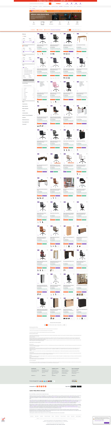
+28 (71, 246)
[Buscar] (50, 4)
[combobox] (28, 85)
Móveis (30, 8)
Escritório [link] (33, 8)
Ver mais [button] (24, 99)
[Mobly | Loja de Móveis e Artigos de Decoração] (58, 3)
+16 (71, 318)
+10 (44, 270)
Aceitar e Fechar (106, 422)
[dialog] (101, 420)
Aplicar (28, 80)
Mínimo (24, 38)
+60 (58, 246)
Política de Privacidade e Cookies (99, 420)
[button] (56, 29)
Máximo (30, 38)
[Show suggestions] (33, 85)
